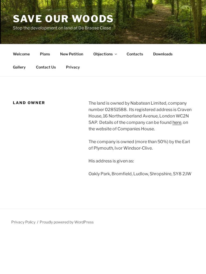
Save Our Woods (63, 19)
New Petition (71, 54)
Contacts (135, 54)
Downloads (162, 54)
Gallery (19, 67)
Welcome (21, 54)
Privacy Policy (23, 222)
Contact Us (46, 67)
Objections (103, 54)
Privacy (73, 67)
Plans (45, 54)
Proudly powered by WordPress (67, 222)
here (176, 122)
